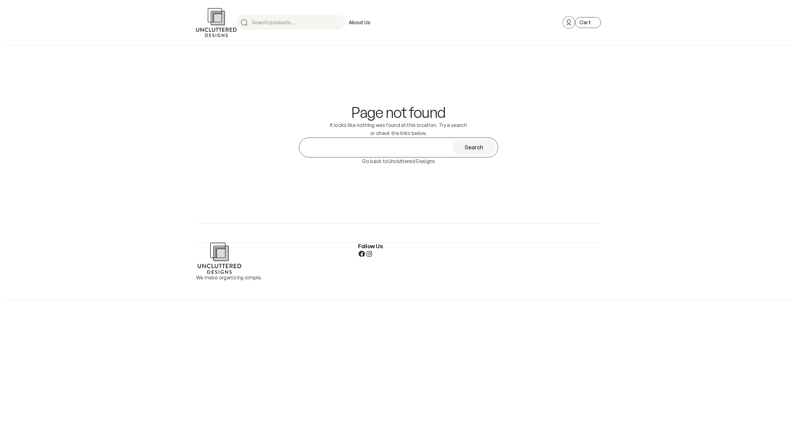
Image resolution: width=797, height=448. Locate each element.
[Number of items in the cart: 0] (588, 22)
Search (339, 22)
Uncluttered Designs (411, 161)
